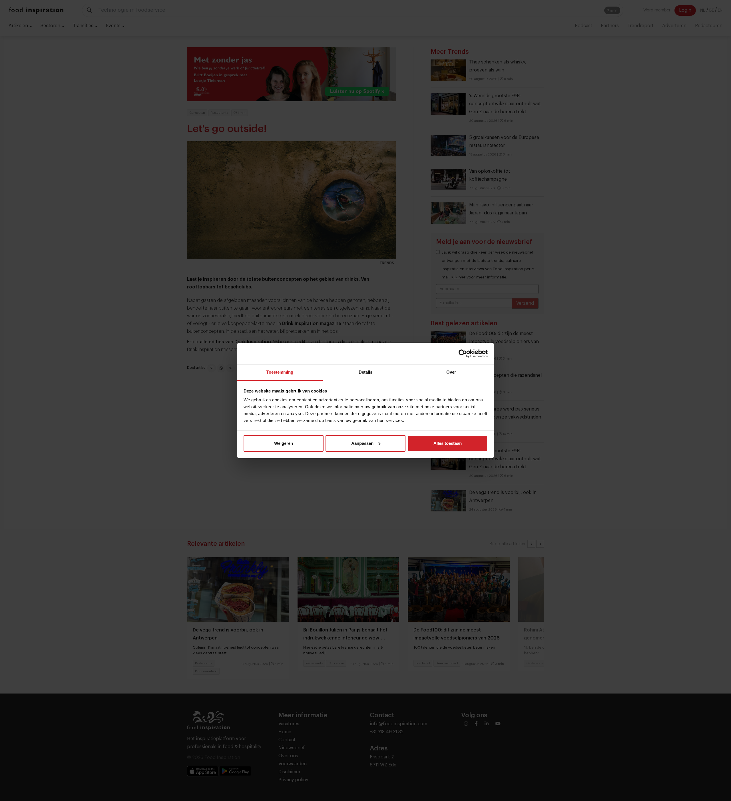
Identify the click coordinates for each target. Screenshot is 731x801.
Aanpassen (362, 443)
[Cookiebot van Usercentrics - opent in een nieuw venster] (463, 353)
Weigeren (283, 443)
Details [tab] (366, 372)
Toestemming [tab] (279, 372)
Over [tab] (451, 372)
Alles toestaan (447, 443)
